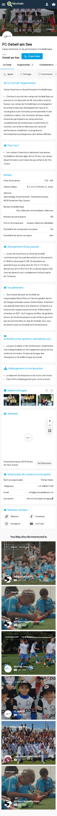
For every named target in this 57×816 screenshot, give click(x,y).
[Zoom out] (50, 425)
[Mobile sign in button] (47, 4)
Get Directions (44, 463)
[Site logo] (15, 4)
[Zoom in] (50, 421)
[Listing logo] (7, 36)
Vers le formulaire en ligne (39, 498)
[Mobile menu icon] (3, 4)
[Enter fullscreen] (50, 431)
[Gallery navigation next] (52, 390)
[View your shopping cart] (54, 4)
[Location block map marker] (28, 438)
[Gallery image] (11, 400)
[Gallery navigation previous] (47, 390)
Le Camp (7, 65)
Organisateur (25, 65)
